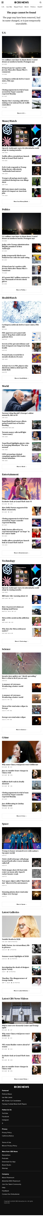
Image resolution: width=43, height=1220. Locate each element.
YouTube (5, 1113)
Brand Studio (6, 1165)
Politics (33, 7)
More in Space (21, 904)
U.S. (3, 7)
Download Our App (8, 1162)
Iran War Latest (7, 1097)
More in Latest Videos (20, 1079)
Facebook (5, 1116)
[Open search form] (40, 2)
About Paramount (8, 1177)
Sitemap (5, 1168)
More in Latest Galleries (21, 991)
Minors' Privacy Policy (9, 1146)
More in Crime (21, 816)
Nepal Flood (18, 7)
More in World (21, 466)
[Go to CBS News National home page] (21, 2)
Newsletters (6, 1155)
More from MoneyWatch (21, 201)
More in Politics (21, 290)
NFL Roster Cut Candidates (11, 1101)
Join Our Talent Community (11, 1184)
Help (3, 1187)
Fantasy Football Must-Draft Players (14, 1104)
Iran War (9, 7)
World (26, 7)
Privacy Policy (7, 1132)
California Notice (8, 1136)
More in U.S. (21, 113)
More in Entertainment (21, 553)
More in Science (21, 729)
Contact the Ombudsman (11, 1194)
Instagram (5, 1120)
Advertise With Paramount (11, 1181)
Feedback (5, 1191)
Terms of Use (6, 1142)
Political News (7, 1094)
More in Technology (21, 641)
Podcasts (5, 1158)
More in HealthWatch (21, 378)
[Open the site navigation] (8, 2)
